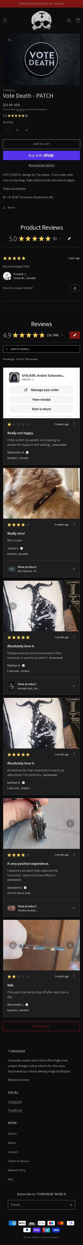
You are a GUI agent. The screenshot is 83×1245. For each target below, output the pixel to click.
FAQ (10, 1179)
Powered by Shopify (50, 1237)
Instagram (15, 1102)
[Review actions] (74, 424)
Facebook (15, 1110)
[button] (5, 20)
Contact (13, 1152)
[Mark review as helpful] (75, 288)
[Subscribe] (70, 1204)
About (12, 1143)
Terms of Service (18, 1161)
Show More (59, 444)
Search (12, 1133)
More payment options (41, 165)
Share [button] (11, 207)
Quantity (8, 122)
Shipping (20, 109)
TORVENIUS (36, 1237)
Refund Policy (17, 1170)
